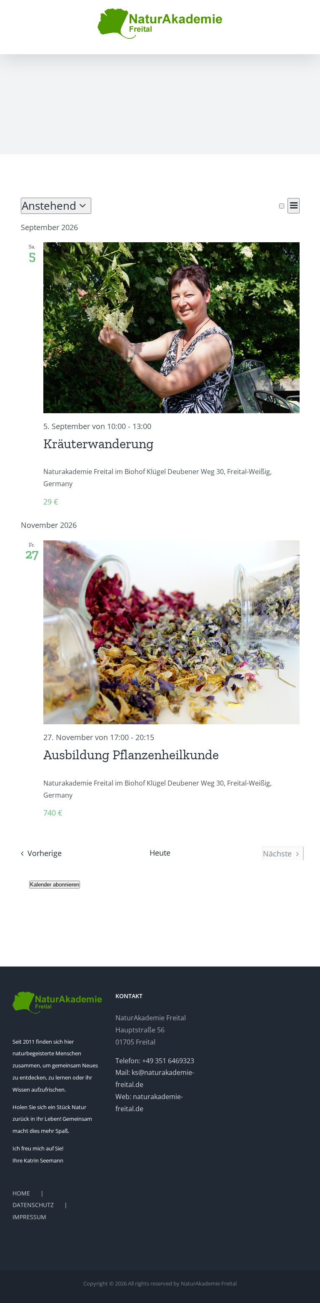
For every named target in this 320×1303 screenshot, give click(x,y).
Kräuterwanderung (98, 444)
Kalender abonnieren (54, 884)
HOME (21, 1193)
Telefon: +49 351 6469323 (154, 1060)
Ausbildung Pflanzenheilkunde (131, 755)
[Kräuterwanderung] (171, 327)
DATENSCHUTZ (33, 1205)
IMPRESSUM (29, 1217)
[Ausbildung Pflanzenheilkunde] (171, 632)
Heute (160, 853)
